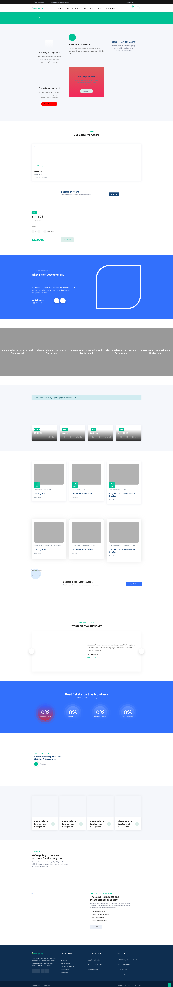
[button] (60, 908)
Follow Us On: (130, 2)
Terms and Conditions (67, 966)
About (68, 8)
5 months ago (86, 546)
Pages (84, 8)
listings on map (110, 8)
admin (65, 433)
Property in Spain (115, 490)
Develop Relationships (82, 493)
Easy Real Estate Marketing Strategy (122, 494)
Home (59, 8)
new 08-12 (123, 433)
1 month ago (48, 546)
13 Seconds (47, 490)
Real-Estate (38, 490)
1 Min (83, 490)
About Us (64, 960)
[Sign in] (138, 8)
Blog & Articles (65, 963)
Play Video (43, 764)
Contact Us (64, 972)
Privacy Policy (65, 969)
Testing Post (40, 493)
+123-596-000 (122, 969)
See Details (67, 239)
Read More (37, 497)
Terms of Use (36, 985)
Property (75, 8)
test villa (94, 433)
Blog (91, 8)
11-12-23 (37, 216)
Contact (99, 8)
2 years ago (126, 546)
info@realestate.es (124, 964)
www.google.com (123, 974)
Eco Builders (38, 174)
